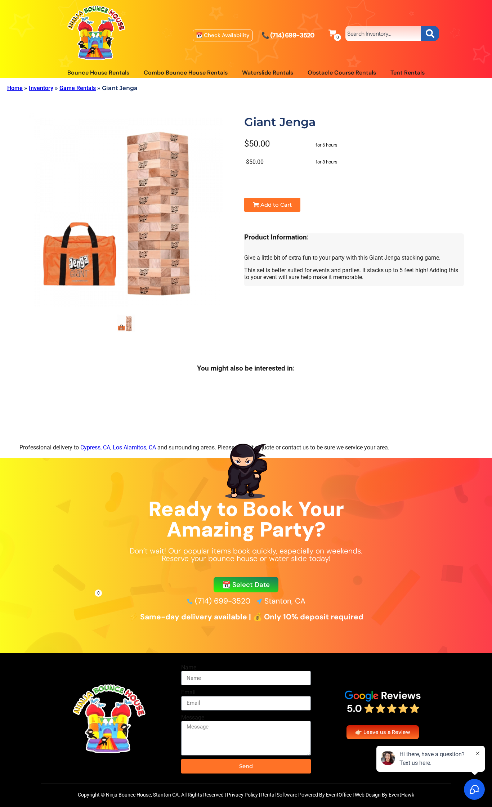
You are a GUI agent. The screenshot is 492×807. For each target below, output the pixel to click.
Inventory (41, 88)
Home (15, 88)
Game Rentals (77, 88)
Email (188, 692)
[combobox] (383, 33)
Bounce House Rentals (98, 72)
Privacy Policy (242, 795)
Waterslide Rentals (267, 72)
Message (192, 717)
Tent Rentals (407, 72)
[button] (246, 584)
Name (188, 667)
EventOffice (339, 795)
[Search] (430, 33)
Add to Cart (275, 204)
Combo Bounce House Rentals (186, 72)
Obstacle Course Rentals (342, 72)
